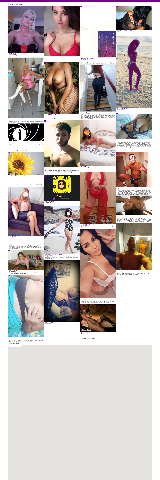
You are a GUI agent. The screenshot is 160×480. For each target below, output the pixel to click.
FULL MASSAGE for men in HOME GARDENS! (54, 254)
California (19, 2)
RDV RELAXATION (12, 53)
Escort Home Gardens (49, 201)
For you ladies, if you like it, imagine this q (125, 271)
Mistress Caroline (12, 236)
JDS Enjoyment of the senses (87, 58)
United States (16, 2)
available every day (85, 112)
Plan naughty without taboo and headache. (89, 299)
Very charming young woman (123, 108)
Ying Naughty (83, 166)
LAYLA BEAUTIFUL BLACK (50, 114)
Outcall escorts (10, 2)
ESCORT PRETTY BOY (49, 167)
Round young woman (13, 270)
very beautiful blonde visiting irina (124, 140)
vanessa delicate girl (49, 56)
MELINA (10, 118)
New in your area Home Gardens (123, 216)
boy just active (120, 188)
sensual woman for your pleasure (87, 224)
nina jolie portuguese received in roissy (125, 30)
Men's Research (12, 337)
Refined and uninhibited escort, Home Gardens (18, 175)
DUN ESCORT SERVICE (11, 1)
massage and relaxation (49, 322)
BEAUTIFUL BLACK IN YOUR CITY (88, 332)
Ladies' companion (12, 141)
